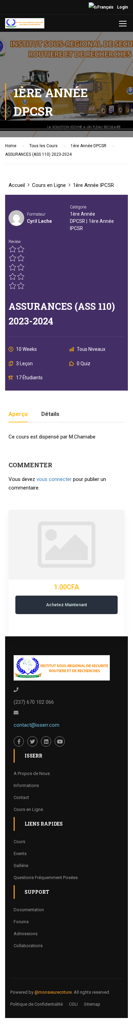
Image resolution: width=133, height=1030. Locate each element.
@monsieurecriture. (53, 992)
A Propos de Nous (32, 773)
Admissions (26, 933)
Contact (21, 797)
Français (105, 7)
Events (20, 853)
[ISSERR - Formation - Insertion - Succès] (24, 25)
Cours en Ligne (28, 809)
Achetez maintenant (66, 604)
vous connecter (54, 479)
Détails (50, 414)
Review (15, 241)
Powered (19, 992)
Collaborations (28, 945)
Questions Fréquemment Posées (46, 877)
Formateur (36, 214)
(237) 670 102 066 (34, 702)
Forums (21, 921)
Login (122, 7)
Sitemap (92, 1004)
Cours (19, 841)
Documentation (29, 909)
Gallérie (21, 865)
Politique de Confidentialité (36, 1004)
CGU (73, 1004)
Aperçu (18, 414)
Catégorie (78, 207)
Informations (26, 785)
